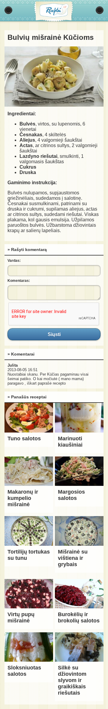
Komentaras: (19, 281)
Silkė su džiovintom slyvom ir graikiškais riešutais (72, 680)
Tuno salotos (24, 439)
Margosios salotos (71, 495)
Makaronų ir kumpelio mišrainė (23, 498)
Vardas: (14, 260)
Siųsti (54, 334)
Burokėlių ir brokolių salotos (79, 617)
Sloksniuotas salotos (24, 671)
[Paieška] (100, 10)
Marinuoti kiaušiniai (70, 442)
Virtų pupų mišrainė (21, 617)
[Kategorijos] (8, 10)
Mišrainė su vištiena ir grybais (73, 558)
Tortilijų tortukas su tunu (29, 555)
